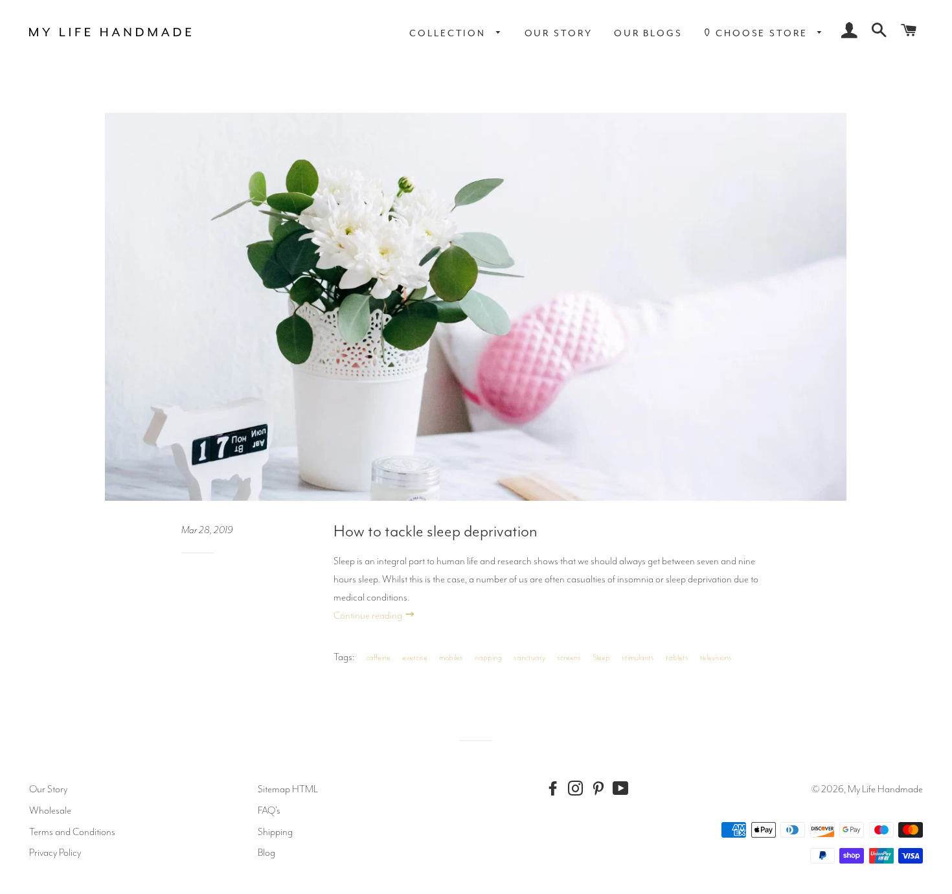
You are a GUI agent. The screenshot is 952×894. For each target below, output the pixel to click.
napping (488, 657)
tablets (677, 657)
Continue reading (369, 615)
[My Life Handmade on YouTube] (624, 788)
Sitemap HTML (288, 789)
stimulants (638, 657)
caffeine (378, 657)
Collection (449, 33)
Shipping (275, 831)
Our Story (559, 33)
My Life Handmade (885, 789)
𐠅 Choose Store (757, 33)
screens (569, 657)
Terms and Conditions (72, 831)
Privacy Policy (55, 852)
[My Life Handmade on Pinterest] (601, 788)
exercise (414, 657)
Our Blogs (648, 33)
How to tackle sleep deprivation (436, 531)
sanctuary (529, 657)
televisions (716, 657)
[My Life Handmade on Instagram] (578, 788)
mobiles (451, 657)
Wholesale (50, 810)
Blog (266, 852)
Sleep (601, 657)
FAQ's (269, 810)
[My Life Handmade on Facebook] (555, 788)
